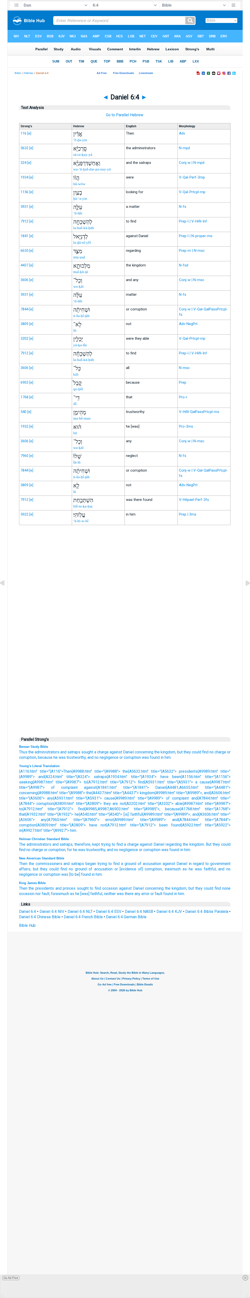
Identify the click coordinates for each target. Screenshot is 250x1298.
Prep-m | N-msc (192, 250)
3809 (24, 324)
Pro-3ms (186, 426)
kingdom (196, 844)
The (22, 844)
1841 (24, 236)
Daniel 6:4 (27, 911)
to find (114, 863)
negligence (109, 757)
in (181, 849)
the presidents (41, 888)
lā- (75, 330)
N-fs (182, 206)
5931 (24, 206)
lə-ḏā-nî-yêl (82, 242)
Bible (18, 73)
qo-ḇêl (78, 389)
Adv (182, 133)
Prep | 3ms (187, 514)
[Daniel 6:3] (6, 594)
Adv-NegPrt (188, 324)
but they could (189, 752)
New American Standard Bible (41, 858)
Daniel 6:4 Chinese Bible (40, 917)
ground (81, 869)
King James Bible (32, 883)
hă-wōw (79, 184)
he (55, 757)
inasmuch (173, 869)
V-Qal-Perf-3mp (192, 177)
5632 (24, 148)
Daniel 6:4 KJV (169, 911)
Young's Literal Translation (39, 766)
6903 (24, 382)
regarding (174, 844)
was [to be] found (76, 874)
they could (221, 844)
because (45, 757)
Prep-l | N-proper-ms (195, 236)
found (168, 893)
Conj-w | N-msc (191, 280)
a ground (128, 863)
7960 (24, 456)
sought (87, 752)
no (211, 752)
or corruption (130, 757)
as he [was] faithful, (86, 893)
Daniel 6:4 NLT (80, 911)
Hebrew (28, 73)
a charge (101, 752)
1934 (24, 177)
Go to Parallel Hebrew (124, 115)
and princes (65, 888)
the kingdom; (176, 888)
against (146, 844)
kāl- (76, 374)
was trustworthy (91, 849)
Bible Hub (27, 925)
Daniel (159, 844)
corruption (56, 849)
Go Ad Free (10, 1278)
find (205, 752)
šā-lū (77, 462)
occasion (110, 888)
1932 (24, 426)
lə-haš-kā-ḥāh (83, 228)
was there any (128, 893)
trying (106, 844)
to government (217, 863)
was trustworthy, (72, 757)
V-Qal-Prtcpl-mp (192, 192)
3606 (24, 280)
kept (96, 844)
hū (75, 433)
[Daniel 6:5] (244, 594)
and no (93, 757)
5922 (24, 514)
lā (74, 492)
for (69, 849)
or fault (156, 893)
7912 (24, 221)
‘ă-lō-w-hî (80, 521)
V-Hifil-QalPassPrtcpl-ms (199, 412)
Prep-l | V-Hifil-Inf (193, 221)
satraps (66, 844)
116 (23, 133)
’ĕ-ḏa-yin (80, 140)
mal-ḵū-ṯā (80, 272)
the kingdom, (165, 752)
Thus (23, 752)
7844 (24, 309)
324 (23, 162)
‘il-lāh (77, 213)
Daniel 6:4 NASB (139, 911)
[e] (29, 133)
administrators (39, 844)
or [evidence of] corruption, (139, 869)
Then (23, 863)
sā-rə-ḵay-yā (82, 155)
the (185, 844)
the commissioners (45, 863)
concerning (144, 752)
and (55, 844)
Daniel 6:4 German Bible (126, 917)
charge (220, 752)
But (208, 844)
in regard (196, 863)
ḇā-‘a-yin (80, 199)
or (45, 849)
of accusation (149, 863)
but (191, 888)
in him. (166, 757)
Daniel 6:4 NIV (52, 911)
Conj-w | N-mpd (191, 162)
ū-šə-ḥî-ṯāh (81, 316)
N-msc (184, 368)
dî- (75, 404)
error (145, 893)
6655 (24, 250)
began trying (96, 863)
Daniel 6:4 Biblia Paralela (206, 911)
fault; (46, 893)
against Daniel (122, 752)
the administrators (43, 752)
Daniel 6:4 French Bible (83, 917)
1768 (24, 397)
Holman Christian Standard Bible (44, 839)
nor (38, 893)
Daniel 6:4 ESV (108, 911)
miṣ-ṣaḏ (79, 257)
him (187, 849)
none (226, 888)
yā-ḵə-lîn (80, 345)
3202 (24, 338)
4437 (24, 265)
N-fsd (183, 265)
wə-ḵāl (78, 286)
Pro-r (183, 397)
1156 (24, 192)
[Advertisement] (124, 630)
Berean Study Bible (33, 747)
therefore (82, 844)
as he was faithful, (200, 869)
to (113, 844)
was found (151, 757)
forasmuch (60, 893)
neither (110, 893)
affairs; (25, 869)
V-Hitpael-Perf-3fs (194, 499)
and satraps (70, 752)
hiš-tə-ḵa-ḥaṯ (82, 506)
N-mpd (184, 148)
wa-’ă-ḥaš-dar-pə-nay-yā (92, 169)
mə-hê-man (82, 418)
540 (23, 412)
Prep (182, 382)
